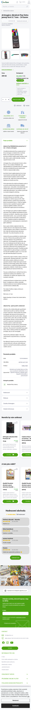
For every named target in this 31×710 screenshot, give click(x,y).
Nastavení (16, 700)
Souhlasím (15, 705)
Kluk (26, 365)
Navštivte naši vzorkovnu (8, 662)
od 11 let (25, 362)
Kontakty (10, 648)
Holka (23, 365)
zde (28, 696)
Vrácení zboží (5, 669)
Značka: (6, 25)
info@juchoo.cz (9, 635)
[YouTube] (12, 642)
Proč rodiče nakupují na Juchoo (10, 659)
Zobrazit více (15, 557)
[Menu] (29, 2)
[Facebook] (3, 642)
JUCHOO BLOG (6, 667)
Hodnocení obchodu (15, 510)
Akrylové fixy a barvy (12, 384)
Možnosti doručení (22, 84)
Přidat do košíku (17, 99)
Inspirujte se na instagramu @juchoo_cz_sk (17, 590)
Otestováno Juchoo (7, 664)
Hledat (27, 6)
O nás (3, 656)
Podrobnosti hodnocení (22, 21)
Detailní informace (7, 69)
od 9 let (21, 362)
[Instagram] (7, 642)
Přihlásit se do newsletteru (10, 623)
